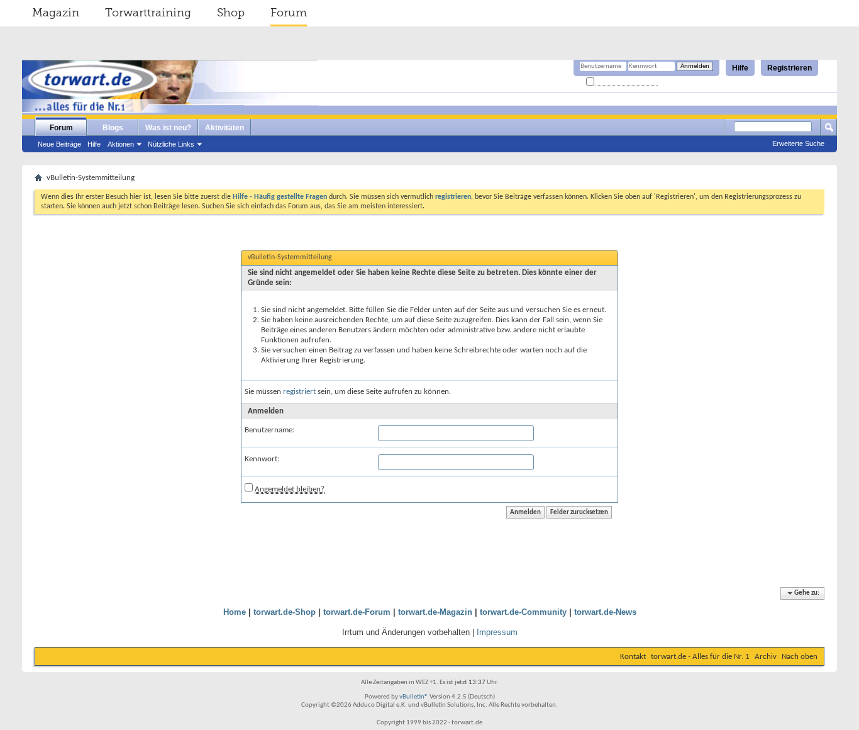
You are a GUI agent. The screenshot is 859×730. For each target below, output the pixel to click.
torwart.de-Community (523, 612)
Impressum (497, 632)
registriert (299, 392)
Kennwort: (262, 459)
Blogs (113, 127)
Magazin (55, 13)
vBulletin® (413, 697)
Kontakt (633, 657)
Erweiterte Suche (798, 143)
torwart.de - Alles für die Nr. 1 (700, 657)
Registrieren (789, 68)
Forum (288, 13)
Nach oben (799, 657)
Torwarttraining (148, 13)
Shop (231, 13)
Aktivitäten (224, 127)
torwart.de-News (605, 612)
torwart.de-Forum (357, 612)
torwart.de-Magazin (435, 612)
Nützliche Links (171, 144)
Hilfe (740, 68)
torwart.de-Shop (284, 612)
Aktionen (121, 144)
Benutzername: (269, 430)
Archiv (766, 657)
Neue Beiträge (59, 144)
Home (234, 612)
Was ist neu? (168, 127)
